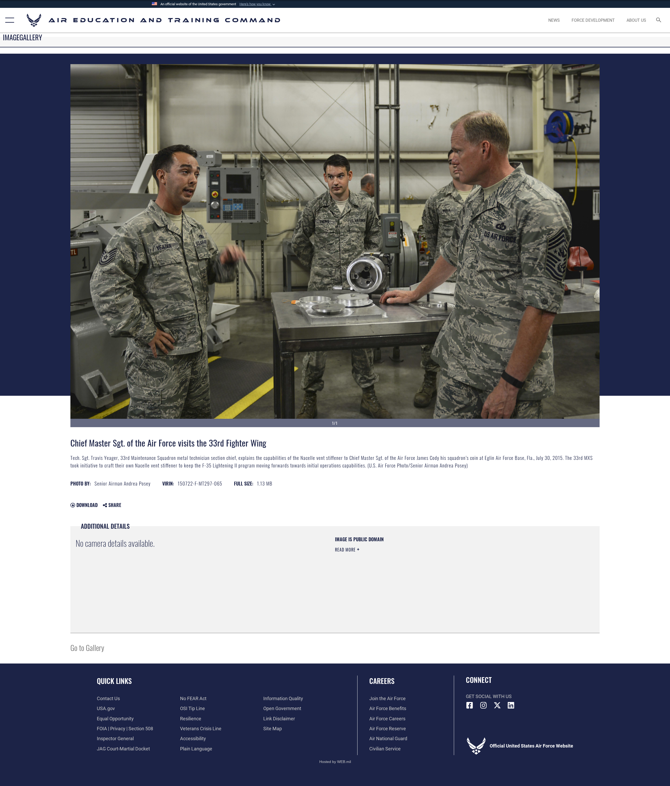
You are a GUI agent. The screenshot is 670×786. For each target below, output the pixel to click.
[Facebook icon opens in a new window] (470, 705)
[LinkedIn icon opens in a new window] (511, 705)
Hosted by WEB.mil (335, 762)
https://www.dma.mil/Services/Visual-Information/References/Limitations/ (396, 575)
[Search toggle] (659, 20)
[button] (257, 4)
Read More (346, 550)
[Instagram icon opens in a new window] (483, 705)
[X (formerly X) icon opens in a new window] (497, 705)
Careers (381, 681)
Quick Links (114, 681)
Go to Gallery (87, 647)
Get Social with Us (489, 696)
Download (86, 504)
